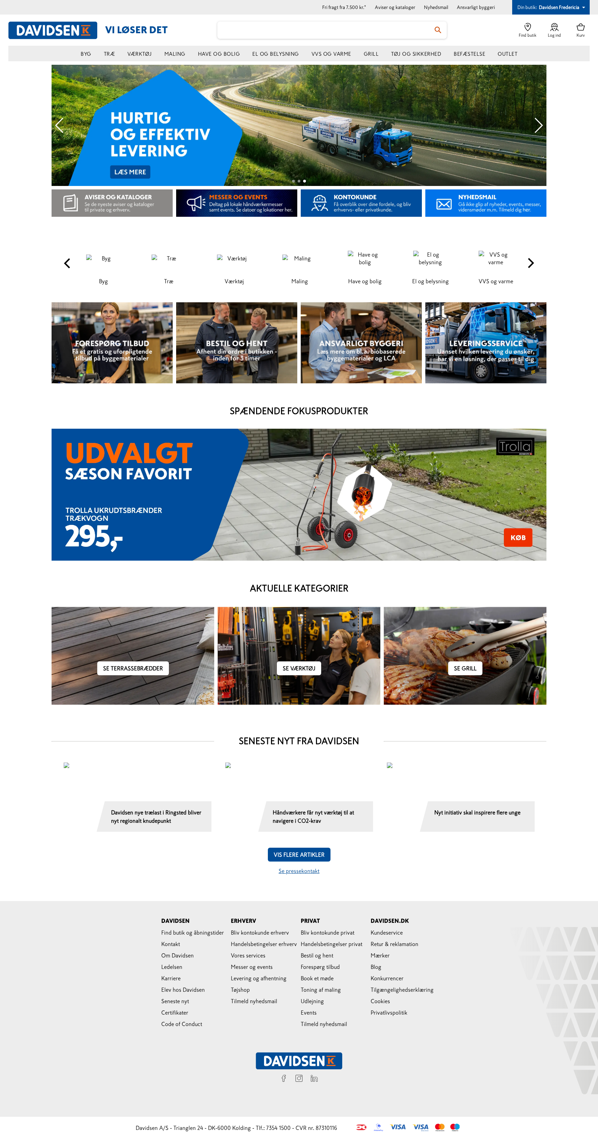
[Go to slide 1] (293, 181)
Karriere (171, 978)
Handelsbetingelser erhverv (264, 944)
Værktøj (139, 53)
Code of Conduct (181, 1024)
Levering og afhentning (259, 978)
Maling (174, 53)
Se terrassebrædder (133, 668)
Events (309, 1012)
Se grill (465, 668)
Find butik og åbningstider (192, 932)
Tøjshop (240, 989)
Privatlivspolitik (389, 1012)
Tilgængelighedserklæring (402, 989)
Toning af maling (321, 989)
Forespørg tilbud (320, 967)
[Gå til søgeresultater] (438, 30)
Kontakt (170, 944)
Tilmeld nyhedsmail (254, 1001)
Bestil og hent (317, 955)
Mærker (380, 955)
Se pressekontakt (299, 871)
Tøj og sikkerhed (416, 53)
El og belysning (275, 53)
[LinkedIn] (314, 1079)
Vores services (248, 955)
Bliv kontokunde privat (327, 932)
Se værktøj (299, 668)
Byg (86, 53)
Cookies (380, 1001)
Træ (109, 53)
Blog (376, 967)
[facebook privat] (283, 1079)
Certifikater (174, 1012)
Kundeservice (387, 932)
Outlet (507, 53)
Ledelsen (171, 967)
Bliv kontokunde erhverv (260, 932)
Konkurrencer (387, 978)
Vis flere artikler (299, 854)
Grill (371, 53)
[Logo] (56, 30)
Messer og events (252, 967)
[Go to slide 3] (304, 181)
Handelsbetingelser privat (331, 944)
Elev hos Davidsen (183, 989)
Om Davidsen (177, 955)
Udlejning (312, 1001)
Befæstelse (469, 53)
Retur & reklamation (394, 944)
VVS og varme (331, 53)
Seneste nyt (175, 1001)
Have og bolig (219, 53)
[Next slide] (538, 125)
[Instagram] (299, 1079)
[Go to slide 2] (299, 181)
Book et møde (317, 978)
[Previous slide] (59, 125)
